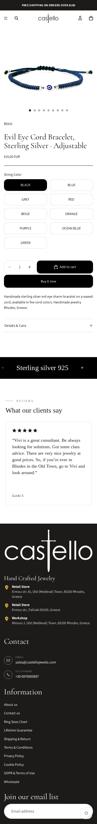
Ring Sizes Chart (15, 721)
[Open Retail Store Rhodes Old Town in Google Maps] (6, 588)
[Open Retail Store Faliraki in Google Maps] (6, 606)
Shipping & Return (17, 739)
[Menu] (5, 18)
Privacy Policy (14, 756)
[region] (48, 464)
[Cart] (91, 18)
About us (10, 705)
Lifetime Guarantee (18, 730)
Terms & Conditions (18, 747)
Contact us (12, 713)
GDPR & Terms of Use (19, 773)
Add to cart (68, 267)
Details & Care (15, 325)
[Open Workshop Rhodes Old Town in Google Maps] (6, 619)
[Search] (16, 18)
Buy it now (48, 281)
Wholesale (11, 781)
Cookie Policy (14, 764)
